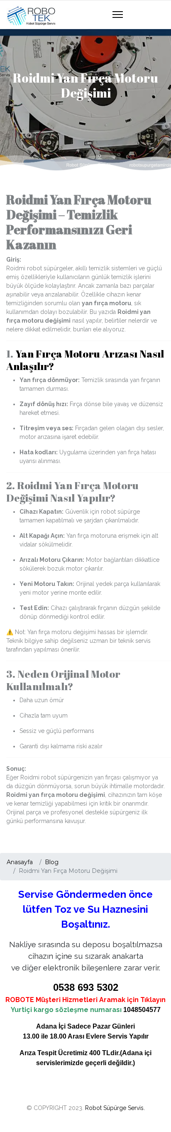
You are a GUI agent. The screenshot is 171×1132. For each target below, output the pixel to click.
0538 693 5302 (85, 987)
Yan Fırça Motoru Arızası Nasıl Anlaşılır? (85, 360)
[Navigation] (117, 14)
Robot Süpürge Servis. (115, 1108)
